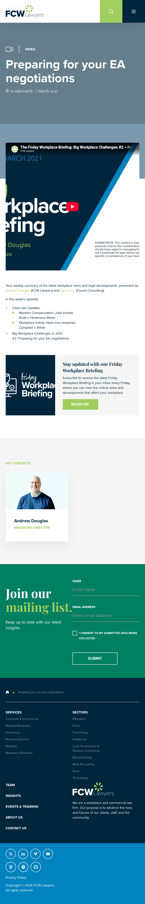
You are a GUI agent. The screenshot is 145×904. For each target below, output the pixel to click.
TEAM (10, 785)
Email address (85, 607)
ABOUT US (14, 817)
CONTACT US (16, 828)
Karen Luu (67, 290)
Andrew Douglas (18, 290)
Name (78, 581)
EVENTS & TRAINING (22, 806)
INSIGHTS (13, 796)
